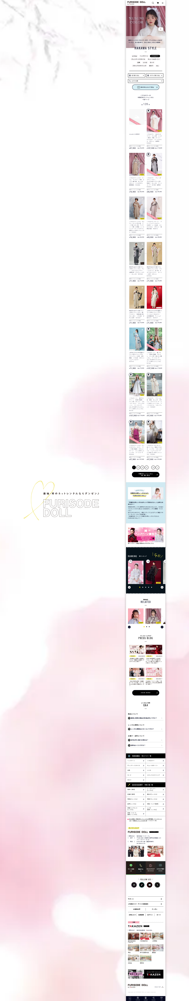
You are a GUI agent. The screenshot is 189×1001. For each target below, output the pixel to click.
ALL (157, 65)
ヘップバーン (144, 56)
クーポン (154, 909)
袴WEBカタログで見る (147, 87)
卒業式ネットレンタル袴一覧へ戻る (146, 474)
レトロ (145, 62)
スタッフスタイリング (139, 65)
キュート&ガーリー (154, 59)
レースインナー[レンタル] (151, 789)
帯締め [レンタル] (132, 799)
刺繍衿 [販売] (131, 794)
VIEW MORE (146, 692)
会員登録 (141, 915)
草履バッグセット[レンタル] (132, 808)
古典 (138, 62)
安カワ (151, 65)
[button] (139, 587)
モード (152, 62)
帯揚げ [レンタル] (152, 799)
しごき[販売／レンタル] (152, 808)
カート (159, 915)
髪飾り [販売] (131, 789)
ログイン (150, 915)
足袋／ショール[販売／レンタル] (132, 813)
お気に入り (132, 915)
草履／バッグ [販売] (152, 804)
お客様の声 (136, 909)
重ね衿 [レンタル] (152, 794)
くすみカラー (155, 56)
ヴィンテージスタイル (138, 59)
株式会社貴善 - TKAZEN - (145, 930)
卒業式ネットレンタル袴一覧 (140, 820)
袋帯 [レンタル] (131, 804)
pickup (134, 56)
